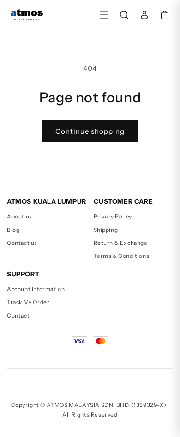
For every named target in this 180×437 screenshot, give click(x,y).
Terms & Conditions (122, 255)
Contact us (22, 242)
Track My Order (28, 302)
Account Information (36, 289)
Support (23, 274)
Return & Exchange (121, 242)
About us (19, 216)
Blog (13, 229)
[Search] (124, 15)
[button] (104, 15)
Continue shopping (90, 131)
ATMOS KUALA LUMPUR (46, 201)
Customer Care (123, 201)
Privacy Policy (113, 216)
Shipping (106, 229)
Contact (18, 315)
